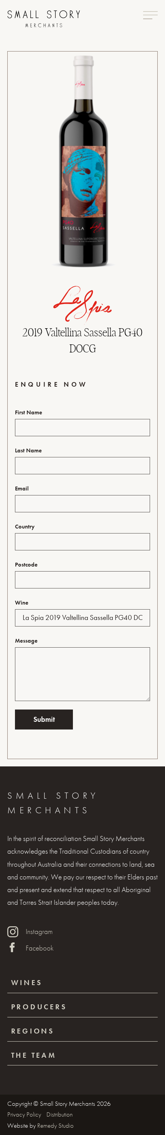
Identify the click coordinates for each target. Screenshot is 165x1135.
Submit (44, 719)
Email (22, 488)
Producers (39, 1007)
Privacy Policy (25, 1114)
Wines (27, 982)
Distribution (59, 1114)
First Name (28, 412)
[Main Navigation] (150, 15)
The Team (34, 1055)
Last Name (28, 450)
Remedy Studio (55, 1126)
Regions (32, 1031)
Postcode (26, 564)
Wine (21, 603)
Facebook (40, 948)
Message (26, 641)
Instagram (39, 931)
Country (25, 526)
